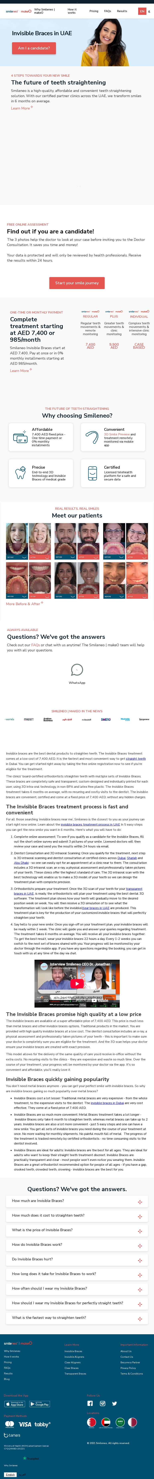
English (10, 1474)
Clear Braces (72, 1368)
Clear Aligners (73, 1362)
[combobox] (10, 1474)
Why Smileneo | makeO (44, 11)
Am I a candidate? (34, 48)
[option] (22, 1474)
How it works (72, 11)
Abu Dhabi (21, 863)
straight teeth (136, 759)
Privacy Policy (128, 1368)
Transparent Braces (75, 1373)
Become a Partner (130, 1362)
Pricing (94, 11)
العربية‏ (22, 1474)
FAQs (107, 11)
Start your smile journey (77, 283)
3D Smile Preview (117, 434)
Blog (7, 1379)
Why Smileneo (12, 1351)
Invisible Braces (73, 1351)
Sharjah (132, 858)
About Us (126, 1351)
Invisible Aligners (74, 1356)
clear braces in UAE (95, 908)
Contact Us (127, 1356)
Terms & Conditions (132, 1373)
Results (122, 11)
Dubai (122, 858)
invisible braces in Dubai (107, 1103)
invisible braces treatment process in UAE (90, 824)
